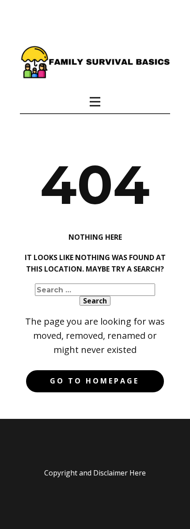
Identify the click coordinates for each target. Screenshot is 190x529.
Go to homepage (94, 381)
